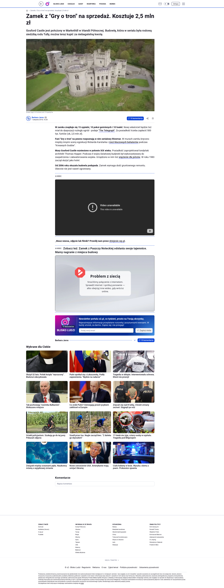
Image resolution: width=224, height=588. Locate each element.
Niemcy (77, 547)
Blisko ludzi (58, 4)
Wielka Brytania (80, 552)
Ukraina (77, 529)
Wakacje (115, 545)
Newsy (114, 527)
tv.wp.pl (40, 532)
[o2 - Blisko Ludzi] (49, 4)
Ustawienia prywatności (148, 567)
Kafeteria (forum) (43, 529)
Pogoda (102, 4)
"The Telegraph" (107, 130)
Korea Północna (80, 527)
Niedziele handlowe (118, 529)
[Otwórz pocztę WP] (160, 4)
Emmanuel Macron (156, 534)
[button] (167, 3)
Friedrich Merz (154, 545)
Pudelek (40, 534)
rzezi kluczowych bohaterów (123, 142)
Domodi (40, 527)
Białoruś (77, 550)
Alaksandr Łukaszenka (157, 537)
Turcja (77, 532)
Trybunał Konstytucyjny (119, 537)
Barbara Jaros (38, 117)
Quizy (80, 4)
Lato (113, 542)
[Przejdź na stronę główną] (41, 5)
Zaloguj (175, 4)
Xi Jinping (153, 540)
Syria (77, 540)
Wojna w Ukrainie (117, 540)
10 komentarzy (136, 118)
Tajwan (77, 542)
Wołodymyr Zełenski (156, 542)
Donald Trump (154, 529)
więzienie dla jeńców (129, 157)
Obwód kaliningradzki (119, 532)
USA (76, 545)
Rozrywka (91, 4)
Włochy (77, 537)
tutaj (82, 583)
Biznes (112, 4)
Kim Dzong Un (154, 527)
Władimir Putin (154, 532)
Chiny (114, 534)
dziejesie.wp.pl (117, 241)
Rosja (77, 534)
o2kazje (71, 4)
